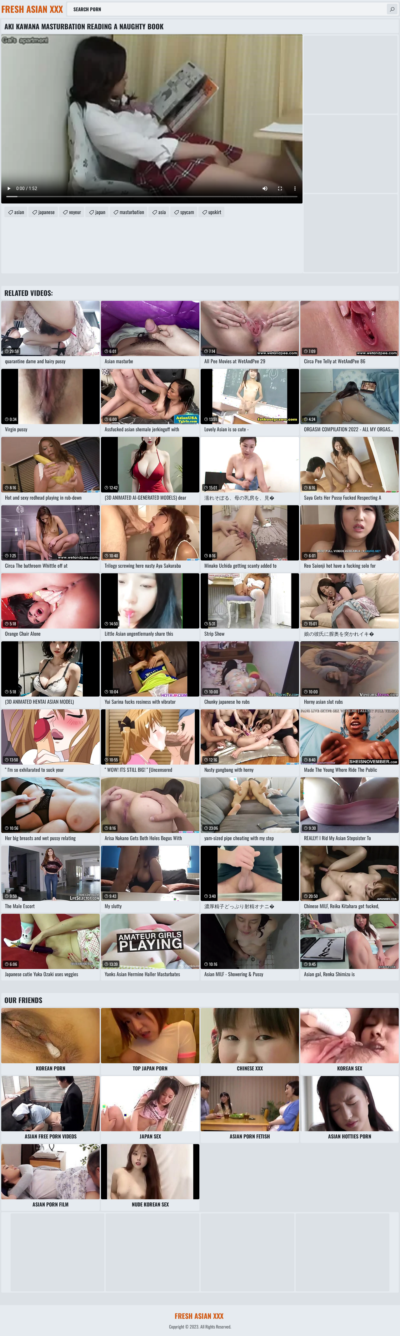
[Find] (392, 9)
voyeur (75, 212)
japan (100, 212)
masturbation (132, 212)
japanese (46, 212)
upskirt (214, 212)
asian (19, 212)
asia (162, 212)
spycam (187, 212)
